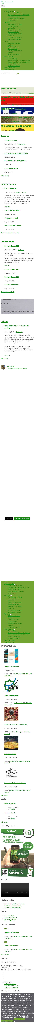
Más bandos (4, 822)
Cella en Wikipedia (10, 919)
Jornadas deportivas (11, 695)
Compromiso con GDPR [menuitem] (12, 986)
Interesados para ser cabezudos (16, 117)
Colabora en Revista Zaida (12, 906)
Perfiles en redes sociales (12, 908)
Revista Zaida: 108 (11, 277)
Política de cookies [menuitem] (10, 984)
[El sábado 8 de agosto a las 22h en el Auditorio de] (17, 486)
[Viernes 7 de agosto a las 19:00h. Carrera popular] (17, 446)
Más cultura (4, 359)
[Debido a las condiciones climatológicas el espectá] (17, 374)
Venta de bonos (8, 88)
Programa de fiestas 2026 (13, 108)
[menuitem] (6, 9)
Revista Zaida (7, 241)
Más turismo (5, 176)
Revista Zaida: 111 (11, 269)
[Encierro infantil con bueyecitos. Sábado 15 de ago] (17, 407)
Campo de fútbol (11, 218)
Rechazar (22, 1019)
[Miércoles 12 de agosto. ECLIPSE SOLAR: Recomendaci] (17, 466)
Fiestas (12, 809)
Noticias (14, 113)
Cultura (4, 321)
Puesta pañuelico (10, 813)
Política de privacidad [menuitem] (11, 987)
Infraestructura (8, 184)
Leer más (7, 207)
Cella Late (19, 332)
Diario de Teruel (9, 921)
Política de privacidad (7, 1021)
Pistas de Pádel (10, 188)
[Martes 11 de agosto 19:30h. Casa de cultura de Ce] (17, 427)
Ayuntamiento (17, 93)
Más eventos (5, 795)
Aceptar (16, 1019)
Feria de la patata (10, 754)
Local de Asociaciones (13, 225)
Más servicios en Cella (7, 292)
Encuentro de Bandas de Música (15, 783)
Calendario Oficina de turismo (16, 153)
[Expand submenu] (14, 11)
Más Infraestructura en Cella (10, 233)
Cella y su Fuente (11, 168)
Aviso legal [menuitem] (7, 982)
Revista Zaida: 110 (11, 284)
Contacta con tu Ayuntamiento (14, 904)
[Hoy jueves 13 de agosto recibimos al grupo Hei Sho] (17, 387)
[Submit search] (18, 73)
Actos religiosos (10, 803)
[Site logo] (7, 4)
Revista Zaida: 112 (11, 246)
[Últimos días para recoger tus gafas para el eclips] (17, 506)
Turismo (5, 135)
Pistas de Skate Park (12, 210)
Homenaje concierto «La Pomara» (15, 725)
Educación (13, 130)
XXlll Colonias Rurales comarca (16, 125)
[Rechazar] (14, 1021)
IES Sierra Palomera (10, 917)
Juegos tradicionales (11, 666)
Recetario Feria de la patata (15, 161)
